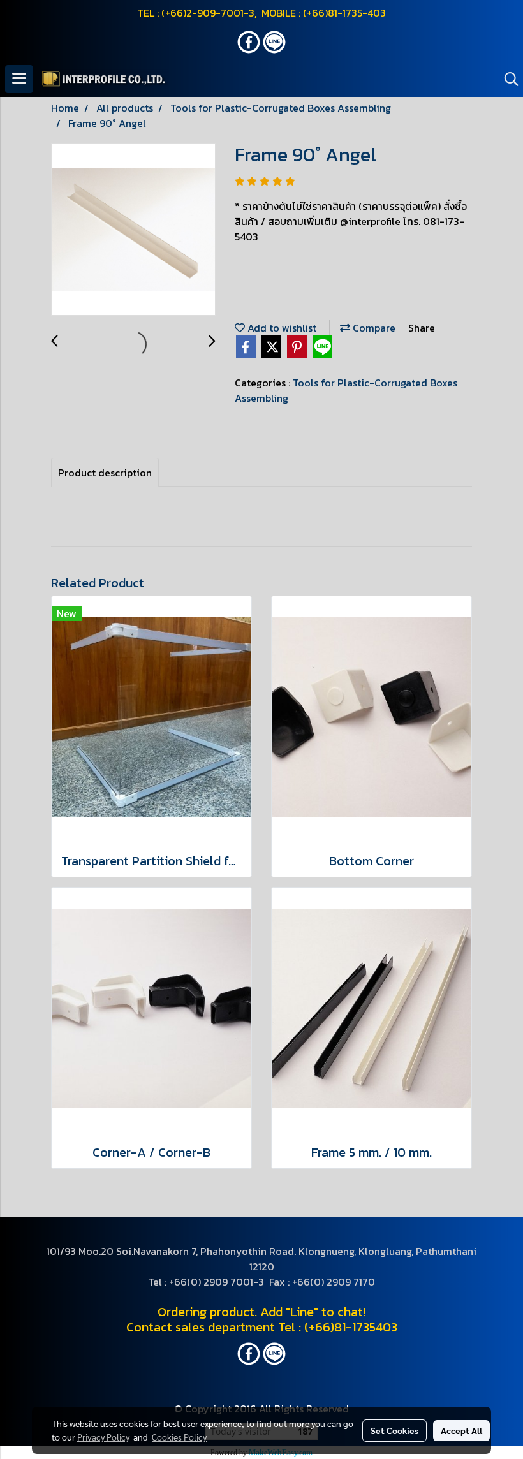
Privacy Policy (103, 1436)
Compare (372, 327)
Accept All (461, 1430)
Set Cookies (394, 1430)
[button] (507, 79)
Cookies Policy (179, 1436)
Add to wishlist (280, 327)
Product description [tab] (105, 472)
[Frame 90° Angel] (133, 230)
